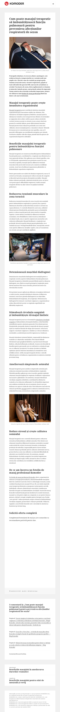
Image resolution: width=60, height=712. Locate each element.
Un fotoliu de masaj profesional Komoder (22, 477)
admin (25, 591)
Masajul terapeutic (15, 110)
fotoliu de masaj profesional (31, 93)
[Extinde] (49, 39)
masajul (24, 389)
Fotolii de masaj (33, 591)
